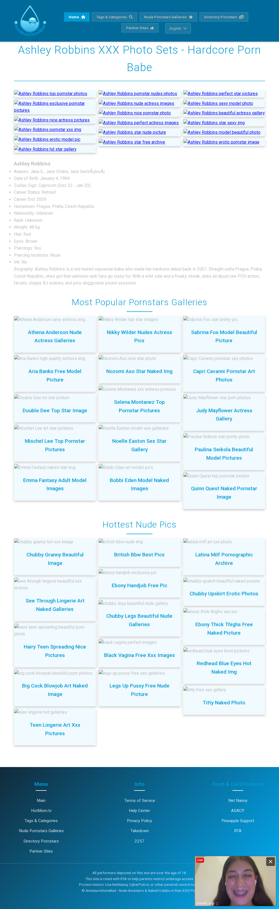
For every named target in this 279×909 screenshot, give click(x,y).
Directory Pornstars (221, 17)
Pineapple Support (238, 820)
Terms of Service (139, 800)
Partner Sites (137, 28)
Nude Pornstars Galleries (165, 17)
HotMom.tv (41, 810)
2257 (139, 841)
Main (41, 800)
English (175, 28)
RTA (237, 830)
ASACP (237, 810)
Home (74, 17)
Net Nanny (237, 800)
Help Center (139, 810)
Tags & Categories (112, 17)
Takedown (140, 830)
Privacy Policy (139, 820)
